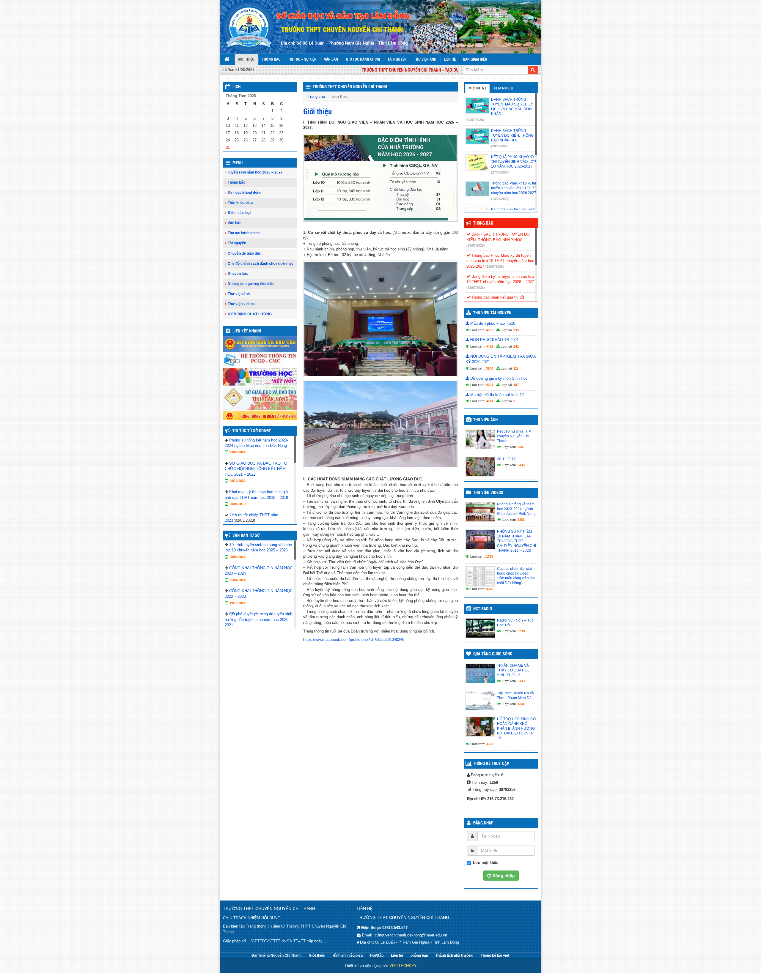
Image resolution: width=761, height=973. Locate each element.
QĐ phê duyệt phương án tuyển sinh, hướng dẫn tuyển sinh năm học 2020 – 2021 (259, 619)
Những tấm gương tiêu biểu (251, 284)
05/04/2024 (237, 580)
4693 (489, 330)
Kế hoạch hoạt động (244, 192)
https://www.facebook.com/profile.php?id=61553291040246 (353, 639)
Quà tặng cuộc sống (492, 654)
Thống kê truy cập (491, 764)
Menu (237, 163)
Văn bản (331, 59)
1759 (489, 556)
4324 (489, 385)
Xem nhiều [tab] (503, 88)
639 (516, 330)
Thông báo (271, 59)
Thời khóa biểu (240, 203)
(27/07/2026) (500, 172)
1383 (521, 519)
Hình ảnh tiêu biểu (348, 955)
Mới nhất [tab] (477, 88)
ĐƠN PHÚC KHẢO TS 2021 (494, 340)
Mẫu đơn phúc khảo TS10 (492, 323)
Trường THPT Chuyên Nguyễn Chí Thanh (350, 87)
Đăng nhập (483, 823)
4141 (489, 401)
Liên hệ (450, 59)
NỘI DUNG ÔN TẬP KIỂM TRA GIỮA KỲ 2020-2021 (501, 359)
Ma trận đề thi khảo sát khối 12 (496, 394)
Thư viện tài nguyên (492, 313)
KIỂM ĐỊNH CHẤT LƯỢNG (250, 314)
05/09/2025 (237, 557)
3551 (521, 447)
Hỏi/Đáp (376, 955)
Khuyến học (238, 274)
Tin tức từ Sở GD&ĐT (251, 431)
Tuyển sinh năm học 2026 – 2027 (255, 172)
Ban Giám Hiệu (475, 59)
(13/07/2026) (500, 199)
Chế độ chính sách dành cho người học (261, 263)
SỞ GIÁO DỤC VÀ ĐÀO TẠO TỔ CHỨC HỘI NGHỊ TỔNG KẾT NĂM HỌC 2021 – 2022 (256, 469)
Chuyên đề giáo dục (244, 253)
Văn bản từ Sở (246, 536)
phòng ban (419, 955)
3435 (521, 465)
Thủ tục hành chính (362, 59)
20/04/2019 (237, 504)
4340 (489, 589)
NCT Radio (482, 609)
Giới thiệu (246, 59)
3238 (521, 631)
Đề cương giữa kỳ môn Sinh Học (498, 378)
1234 (521, 704)
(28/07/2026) (500, 146)
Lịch (236, 87)
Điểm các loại (239, 213)
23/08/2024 (237, 452)
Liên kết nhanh (246, 331)
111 (515, 368)
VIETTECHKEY (403, 965)
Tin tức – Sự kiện (302, 59)
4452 (489, 346)
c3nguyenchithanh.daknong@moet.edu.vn (411, 935)
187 (516, 385)
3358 (489, 744)
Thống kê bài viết (495, 955)
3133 (521, 681)
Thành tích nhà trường (454, 955)
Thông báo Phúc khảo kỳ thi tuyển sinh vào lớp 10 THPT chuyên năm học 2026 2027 (500, 261)
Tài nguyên (397, 59)
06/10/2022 (237, 480)
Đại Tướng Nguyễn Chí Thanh (276, 955)
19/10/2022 (237, 603)
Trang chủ (316, 96)
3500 (489, 368)
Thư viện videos (241, 304)
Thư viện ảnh (425, 59)
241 (516, 346)
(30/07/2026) (475, 120)
